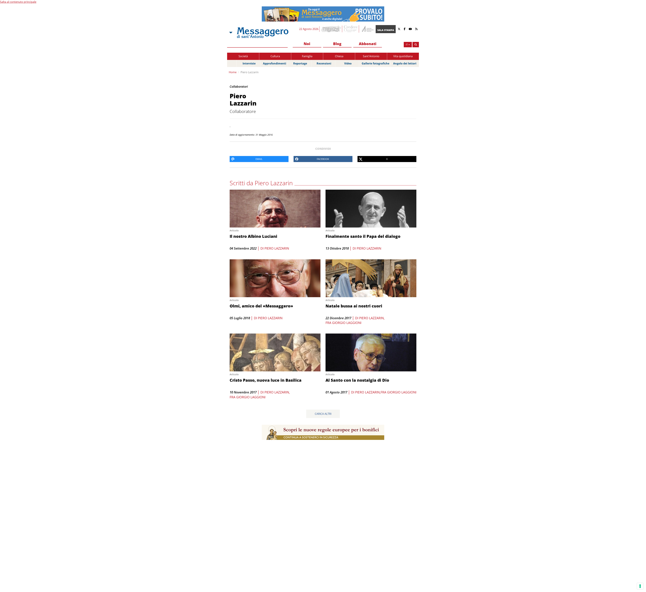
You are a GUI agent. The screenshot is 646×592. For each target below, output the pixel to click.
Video (348, 63)
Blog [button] (337, 43)
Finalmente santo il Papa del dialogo (363, 236)
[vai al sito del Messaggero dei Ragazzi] (331, 29)
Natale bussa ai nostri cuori (354, 306)
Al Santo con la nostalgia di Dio (357, 380)
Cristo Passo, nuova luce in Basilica (265, 380)
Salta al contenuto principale (18, 2)
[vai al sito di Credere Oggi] (351, 29)
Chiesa (339, 56)
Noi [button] (307, 43)
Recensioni (324, 63)
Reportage (300, 63)
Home (233, 72)
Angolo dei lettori (404, 63)
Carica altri (323, 414)
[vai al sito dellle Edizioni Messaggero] (367, 29)
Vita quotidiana (403, 56)
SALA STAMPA (385, 30)
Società (243, 56)
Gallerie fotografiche (375, 63)
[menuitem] (307, 43)
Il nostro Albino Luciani (253, 236)
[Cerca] (415, 44)
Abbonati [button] (367, 43)
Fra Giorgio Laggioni (343, 323)
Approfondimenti (274, 63)
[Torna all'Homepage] (262, 32)
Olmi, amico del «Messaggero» (261, 306)
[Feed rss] (416, 29)
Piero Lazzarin (250, 72)
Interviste (249, 63)
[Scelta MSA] (230, 32)
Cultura (275, 56)
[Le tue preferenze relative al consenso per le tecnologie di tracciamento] (640, 586)
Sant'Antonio (371, 56)
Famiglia (307, 56)
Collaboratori (239, 86)
